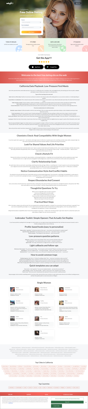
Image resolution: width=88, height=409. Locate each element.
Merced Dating (53, 370)
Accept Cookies (56, 405)
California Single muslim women (46, 355)
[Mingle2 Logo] (9, 3)
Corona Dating (83, 366)
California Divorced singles (41, 349)
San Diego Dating (80, 373)
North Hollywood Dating (79, 370)
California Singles (67, 355)
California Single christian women (35, 354)
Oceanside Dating (16, 373)
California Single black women (69, 352)
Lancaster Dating (29, 370)
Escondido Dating (21, 368)
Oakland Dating (8, 373)
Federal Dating (36, 368)
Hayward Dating (82, 368)
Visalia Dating (76, 375)
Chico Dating (60, 366)
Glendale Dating (75, 368)
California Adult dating (16, 347)
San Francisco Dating (13, 375)
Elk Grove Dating (13, 368)
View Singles (31, 32)
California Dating (43, 366)
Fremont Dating (60, 368)
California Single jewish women (49, 354)
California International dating (16, 350)
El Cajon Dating (5, 368)
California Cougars (31, 349)
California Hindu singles (63, 349)
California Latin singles (50, 350)
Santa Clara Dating (37, 375)
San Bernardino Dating (71, 373)
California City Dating (51, 366)
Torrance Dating (61, 375)
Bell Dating (20, 366)
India (40, 387)
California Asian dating (26, 347)
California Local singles (72, 350)
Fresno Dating (67, 368)
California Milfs (26, 352)
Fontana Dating (52, 368)
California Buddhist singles (70, 347)
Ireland (44, 387)
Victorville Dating (69, 375)
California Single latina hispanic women (64, 354)
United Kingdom (19, 387)
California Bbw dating (49, 347)
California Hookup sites (73, 349)
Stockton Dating (53, 375)
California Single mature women (23, 355)
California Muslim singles (34, 352)
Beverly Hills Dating (27, 366)
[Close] (86, 402)
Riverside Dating (53, 373)
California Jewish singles (40, 350)
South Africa (69, 387)
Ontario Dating (23, 373)
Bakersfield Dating (13, 366)
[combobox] (31, 22)
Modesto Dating (61, 370)
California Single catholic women (21, 354)
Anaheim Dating (5, 366)
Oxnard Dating (30, 373)
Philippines (63, 387)
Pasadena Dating (38, 373)
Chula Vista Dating (67, 366)
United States (11, 387)
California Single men (35, 355)
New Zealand (56, 387)
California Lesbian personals (61, 350)
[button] (78, 3)
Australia (30, 387)
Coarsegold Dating (75, 366)
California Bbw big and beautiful (38, 347)
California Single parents (58, 355)
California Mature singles (17, 352)
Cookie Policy (10, 402)
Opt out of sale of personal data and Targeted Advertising (67, 398)
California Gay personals (52, 349)
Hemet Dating (6, 370)
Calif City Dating (35, 366)
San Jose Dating (21, 375)
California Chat (12, 349)
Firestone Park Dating (44, 368)
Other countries (76, 387)
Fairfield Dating (28, 368)
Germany (35, 387)
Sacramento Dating (61, 373)
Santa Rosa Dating (45, 375)
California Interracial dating (28, 350)
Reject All (67, 402)
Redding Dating (45, 373)
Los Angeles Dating (45, 370)
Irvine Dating (22, 370)
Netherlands (50, 387)
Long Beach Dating (37, 370)
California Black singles (59, 347)
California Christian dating (21, 349)
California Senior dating (45, 352)
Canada (25, 387)
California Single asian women (57, 352)
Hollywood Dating (14, 370)
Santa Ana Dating (29, 375)
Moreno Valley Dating (69, 370)
